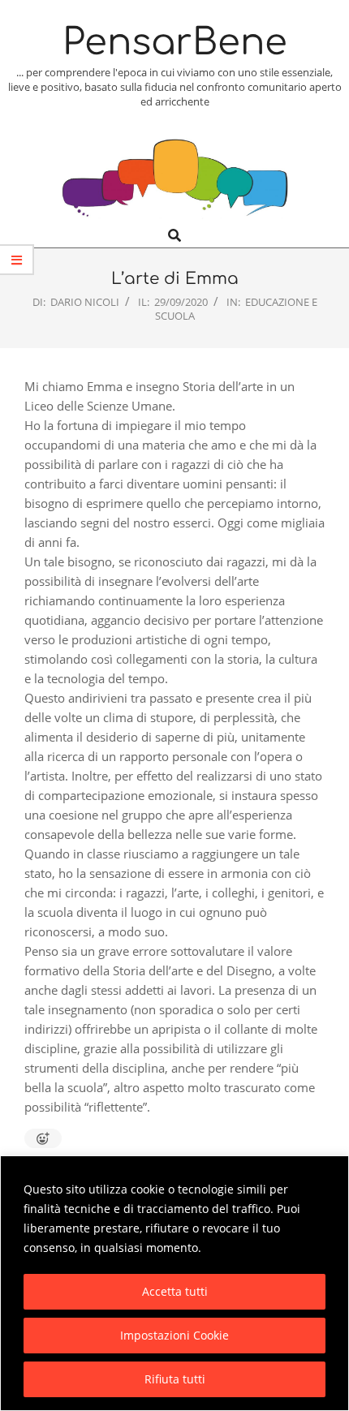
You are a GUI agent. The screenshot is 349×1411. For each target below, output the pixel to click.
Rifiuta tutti (174, 1379)
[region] (174, 1283)
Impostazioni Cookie (174, 1335)
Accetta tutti (175, 1291)
